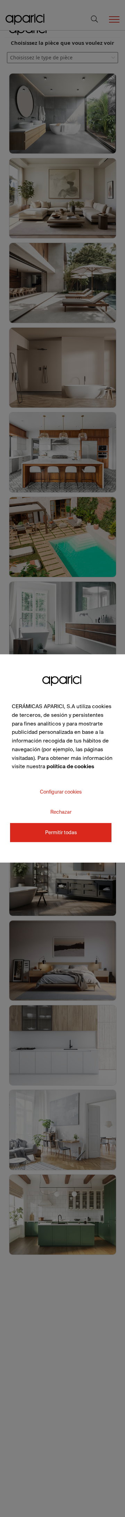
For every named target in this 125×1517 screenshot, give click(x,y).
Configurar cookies (61, 792)
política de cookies (70, 766)
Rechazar (61, 812)
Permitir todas (61, 832)
